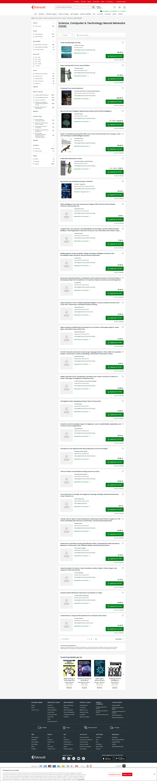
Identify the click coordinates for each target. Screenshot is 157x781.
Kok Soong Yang (79, 499)
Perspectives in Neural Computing (41, 127)
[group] (102, 11)
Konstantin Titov (79, 208)
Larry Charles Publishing (89, 381)
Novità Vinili (50, 746)
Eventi (102, 1)
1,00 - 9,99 (37, 57)
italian (36, 159)
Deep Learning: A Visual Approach (69, 679)
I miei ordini (82, 707)
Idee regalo (115, 737)
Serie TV (65, 746)
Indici (49, 719)
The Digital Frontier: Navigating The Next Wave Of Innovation (80, 401)
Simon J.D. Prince (79, 45)
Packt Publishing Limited (41, 97)
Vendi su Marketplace (69, 712)
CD (48, 737)
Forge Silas (78, 282)
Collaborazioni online (69, 714)
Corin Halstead (79, 572)
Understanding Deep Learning (70, 43)
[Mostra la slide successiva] (123, 674)
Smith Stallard (79, 233)
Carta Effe (50, 705)
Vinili (49, 744)
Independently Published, (80, 211)
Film (65, 737)
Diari (97, 739)
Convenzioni (109, 1)
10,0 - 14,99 (38, 59)
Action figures (83, 749)
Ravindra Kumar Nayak (41, 73)
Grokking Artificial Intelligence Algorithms (115, 679)
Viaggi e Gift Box (116, 742)
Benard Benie (78, 523)
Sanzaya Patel (39, 78)
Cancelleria (99, 744)
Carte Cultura (51, 712)
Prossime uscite (39, 49)
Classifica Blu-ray (68, 744)
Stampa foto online (52, 721)
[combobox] (75, 7)
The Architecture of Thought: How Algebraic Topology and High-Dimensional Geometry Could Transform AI (89, 495)
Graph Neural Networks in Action (71, 159)
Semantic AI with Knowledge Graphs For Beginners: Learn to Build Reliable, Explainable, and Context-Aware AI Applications (90, 425)
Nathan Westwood (80, 332)
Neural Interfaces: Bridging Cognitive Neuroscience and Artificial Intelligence (85, 111)
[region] (78, 774)
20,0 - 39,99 (38, 63)
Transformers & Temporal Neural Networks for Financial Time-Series (83, 616)
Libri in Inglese (34, 742)
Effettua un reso (83, 710)
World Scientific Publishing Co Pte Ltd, (83, 93)
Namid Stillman (89, 161)
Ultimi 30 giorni (39, 36)
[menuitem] (35, 14)
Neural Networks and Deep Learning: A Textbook (76, 181)
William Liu (37, 83)
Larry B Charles (79, 381)
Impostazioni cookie (114, 774)
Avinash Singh (79, 114)
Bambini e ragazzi (68, 749)
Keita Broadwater (79, 161)
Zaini (97, 742)
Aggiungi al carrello (116, 56)
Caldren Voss (38, 76)
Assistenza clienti (121, 1)
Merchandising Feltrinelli (118, 739)
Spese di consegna (84, 717)
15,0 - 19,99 (38, 61)
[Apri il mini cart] (119, 7)
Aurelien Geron (79, 138)
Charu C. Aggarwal (80, 184)
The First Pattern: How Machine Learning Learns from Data (79, 471)
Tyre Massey (78, 404)
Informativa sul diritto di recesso (102, 711)
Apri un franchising (68, 705)
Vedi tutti (35, 86)
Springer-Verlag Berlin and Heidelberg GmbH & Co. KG (41, 104)
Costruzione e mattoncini (86, 739)
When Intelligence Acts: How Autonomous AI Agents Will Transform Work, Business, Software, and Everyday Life (87, 205)
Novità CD (50, 739)
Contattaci (82, 714)
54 (96, 639)
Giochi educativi (84, 742)
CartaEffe (76, 1)
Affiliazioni (66, 707)
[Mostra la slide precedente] (61, 674)
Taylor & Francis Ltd (40, 100)
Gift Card (83, 1)
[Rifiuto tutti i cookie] (154, 774)
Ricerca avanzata (99, 7)
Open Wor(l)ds (99, 746)
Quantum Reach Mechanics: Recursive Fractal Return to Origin (81, 593)
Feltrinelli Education (117, 715)
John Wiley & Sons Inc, (79, 116)
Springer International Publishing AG (41, 107)
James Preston (79, 618)
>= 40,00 (37, 66)
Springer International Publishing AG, (83, 186)
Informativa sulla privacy (102, 714)
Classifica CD (51, 742)
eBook (32, 746)
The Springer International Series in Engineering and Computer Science (41, 135)
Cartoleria (98, 737)
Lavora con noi (35, 710)
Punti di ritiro (96, 1)
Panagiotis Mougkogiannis (93, 91)
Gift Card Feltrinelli (52, 710)
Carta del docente (52, 714)
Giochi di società (84, 744)
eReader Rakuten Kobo (117, 746)
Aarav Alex (78, 258)
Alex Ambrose (78, 428)
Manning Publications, (79, 70)
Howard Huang (79, 68)
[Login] (124, 7)
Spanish (37, 161)
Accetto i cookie (127, 774)
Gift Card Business (68, 710)
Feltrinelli (37, 148)
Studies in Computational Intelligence (41, 130)
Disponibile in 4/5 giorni (41, 44)
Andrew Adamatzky (80, 91)
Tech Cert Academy (80, 548)
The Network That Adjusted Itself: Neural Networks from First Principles (84, 449)
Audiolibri (33, 749)
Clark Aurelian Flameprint (82, 595)
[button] (93, 7)
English (37, 164)
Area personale (83, 705)
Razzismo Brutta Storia (117, 717)
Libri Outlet (33, 739)
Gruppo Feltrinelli (116, 705)
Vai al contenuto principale (38, 1)
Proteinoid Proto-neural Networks (71, 88)
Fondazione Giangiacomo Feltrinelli (118, 712)
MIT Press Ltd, (77, 47)
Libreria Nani (38, 151)
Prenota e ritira (51, 707)
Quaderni (98, 749)
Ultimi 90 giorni (39, 34)
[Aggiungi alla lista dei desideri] (122, 42)
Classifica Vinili (51, 749)
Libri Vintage (34, 744)
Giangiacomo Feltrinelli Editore (118, 708)
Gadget (114, 744)
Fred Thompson (39, 81)
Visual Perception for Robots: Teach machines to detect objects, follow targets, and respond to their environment (88, 569)
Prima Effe (66, 717)
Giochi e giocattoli (84, 737)
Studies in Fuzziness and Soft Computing (41, 123)
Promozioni (38, 26)
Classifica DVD (67, 742)
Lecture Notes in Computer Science (40, 120)
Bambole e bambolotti (85, 746)
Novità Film (66, 739)
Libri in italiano (35, 737)
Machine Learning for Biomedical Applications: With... (84, 679)
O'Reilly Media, (77, 140)
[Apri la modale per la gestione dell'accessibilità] (124, 765)
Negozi (89, 1)
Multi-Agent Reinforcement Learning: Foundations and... (99, 679)
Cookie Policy (80, 779)
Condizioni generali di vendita (101, 707)
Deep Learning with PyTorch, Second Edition (75, 65)
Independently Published (41, 95)
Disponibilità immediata (41, 47)
